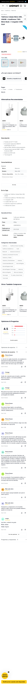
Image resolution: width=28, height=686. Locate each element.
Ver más (14, 184)
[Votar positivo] (21, 366)
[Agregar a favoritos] (25, 15)
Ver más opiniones (12, 534)
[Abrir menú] (3, 5)
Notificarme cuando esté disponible (14, 682)
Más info (3, 92)
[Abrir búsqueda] (7, 5)
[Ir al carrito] (25, 5)
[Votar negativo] (25, 366)
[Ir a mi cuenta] (21, 5)
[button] (5, 676)
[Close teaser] (8, 672)
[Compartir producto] (25, 19)
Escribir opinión (14, 340)
